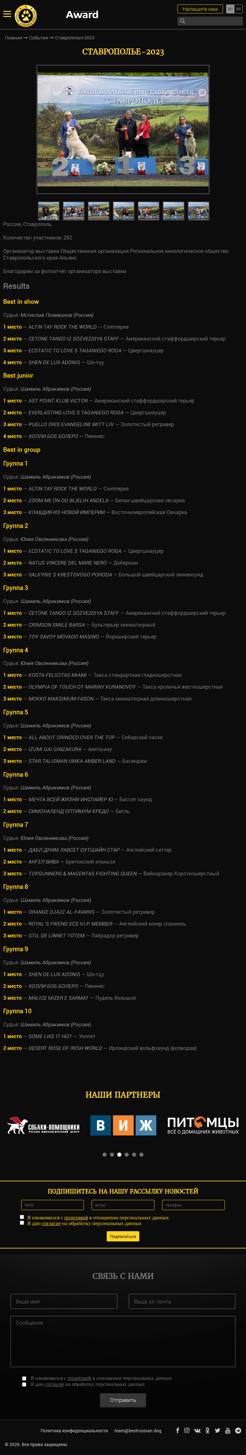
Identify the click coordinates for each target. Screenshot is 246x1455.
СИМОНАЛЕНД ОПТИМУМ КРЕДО (69, 811)
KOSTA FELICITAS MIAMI (58, 675)
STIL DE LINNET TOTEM (57, 936)
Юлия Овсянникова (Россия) (54, 539)
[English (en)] (238, 8)
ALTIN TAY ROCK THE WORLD (63, 327)
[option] (123, 129)
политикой (76, 1217)
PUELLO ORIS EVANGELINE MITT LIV (71, 424)
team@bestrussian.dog (137, 1431)
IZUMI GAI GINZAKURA (55, 749)
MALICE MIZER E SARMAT (59, 998)
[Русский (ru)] (230, 8)
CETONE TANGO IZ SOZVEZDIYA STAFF (74, 339)
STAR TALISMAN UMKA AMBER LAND (72, 761)
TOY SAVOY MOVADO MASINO (64, 637)
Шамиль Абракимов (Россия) (55, 389)
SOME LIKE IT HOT (50, 1036)
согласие (51, 1223)
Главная (13, 37)
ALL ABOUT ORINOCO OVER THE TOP (72, 737)
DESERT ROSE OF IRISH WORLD (65, 1048)
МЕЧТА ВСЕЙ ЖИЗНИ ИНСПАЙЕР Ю (71, 799)
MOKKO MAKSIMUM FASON (61, 699)
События (38, 37)
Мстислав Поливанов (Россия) (57, 315)
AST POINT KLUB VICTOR (58, 401)
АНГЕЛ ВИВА (44, 862)
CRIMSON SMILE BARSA (57, 625)
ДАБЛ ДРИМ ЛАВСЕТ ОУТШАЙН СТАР (74, 850)
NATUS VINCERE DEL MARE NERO (68, 563)
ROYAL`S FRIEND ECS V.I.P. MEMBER (70, 924)
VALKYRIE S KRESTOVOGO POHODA (70, 575)
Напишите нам (200, 8)
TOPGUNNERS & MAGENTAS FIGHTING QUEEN (83, 874)
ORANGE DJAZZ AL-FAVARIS (61, 912)
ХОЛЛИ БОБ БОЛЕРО (53, 436)
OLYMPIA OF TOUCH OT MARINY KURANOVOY (82, 687)
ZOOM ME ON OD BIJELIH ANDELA (69, 500)
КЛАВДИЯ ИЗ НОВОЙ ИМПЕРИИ (67, 512)
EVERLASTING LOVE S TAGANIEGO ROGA (76, 413)
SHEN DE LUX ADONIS (54, 362)
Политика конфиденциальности (74, 1431)
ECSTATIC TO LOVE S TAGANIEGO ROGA (75, 351)
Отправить (123, 1399)
